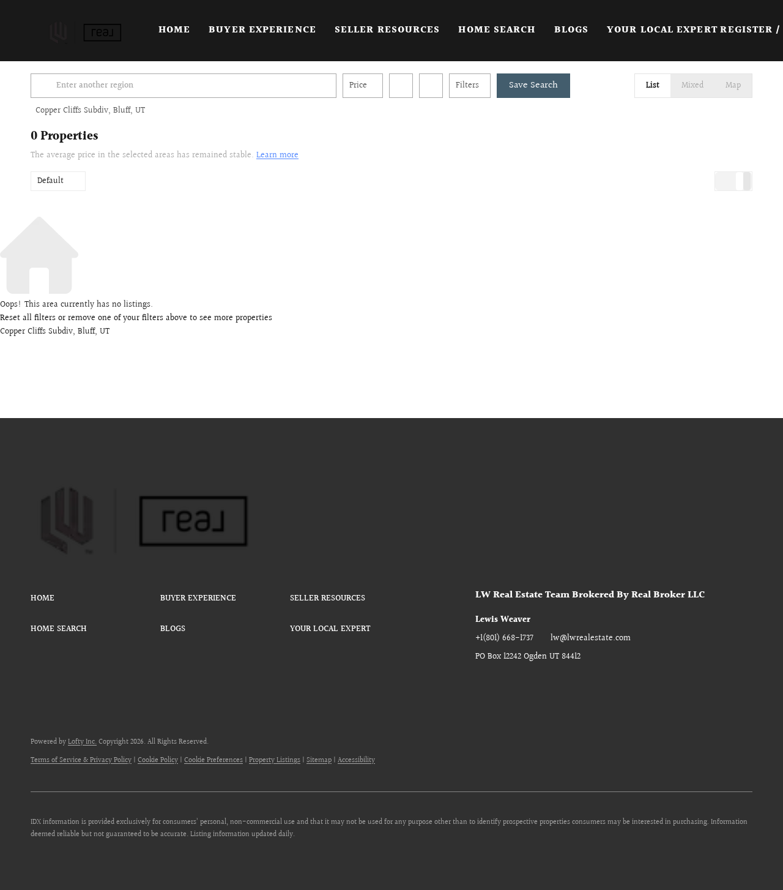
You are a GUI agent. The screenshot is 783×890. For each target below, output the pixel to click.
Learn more (277, 155)
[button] (83, 30)
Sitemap (319, 760)
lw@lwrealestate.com (591, 638)
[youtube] (582, 684)
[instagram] (558, 684)
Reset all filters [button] (28, 318)
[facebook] (484, 684)
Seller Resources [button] (387, 30)
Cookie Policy (158, 760)
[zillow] (533, 684)
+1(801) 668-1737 (504, 638)
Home (174, 30)
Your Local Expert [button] (662, 30)
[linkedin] (509, 684)
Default (50, 181)
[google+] (607, 684)
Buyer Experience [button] (262, 30)
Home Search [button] (496, 30)
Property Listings (274, 760)
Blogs (571, 30)
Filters (467, 85)
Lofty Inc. (82, 742)
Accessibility (356, 760)
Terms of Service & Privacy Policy (81, 760)
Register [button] (746, 30)
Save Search (533, 85)
